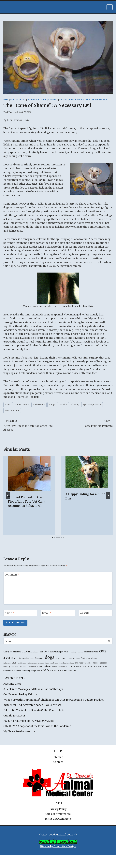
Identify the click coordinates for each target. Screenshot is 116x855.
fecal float (80, 658)
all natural (17, 652)
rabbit (40, 666)
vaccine (17, 671)
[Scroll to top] (102, 846)
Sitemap (58, 757)
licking (63, 100)
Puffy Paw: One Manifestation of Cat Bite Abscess (28, 425)
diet (16, 658)
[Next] (108, 495)
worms (53, 670)
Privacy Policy (58, 809)
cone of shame (18, 100)
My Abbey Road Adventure (19, 731)
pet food (23, 667)
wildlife (45, 670)
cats (5, 100)
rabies (47, 666)
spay (84, 667)
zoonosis (62, 670)
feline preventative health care (14, 663)
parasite (15, 667)
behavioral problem (59, 652)
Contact (58, 761)
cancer (80, 652)
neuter (95, 663)
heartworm (54, 663)
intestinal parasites (83, 663)
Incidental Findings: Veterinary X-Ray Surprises (32, 705)
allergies (7, 652)
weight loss (35, 671)
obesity (6, 666)
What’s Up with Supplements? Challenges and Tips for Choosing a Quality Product (53, 699)
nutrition (103, 663)
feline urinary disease (35, 663)
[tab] (52, 537)
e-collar (53, 100)
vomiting (26, 671)
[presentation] (29, 473)
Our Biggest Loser (14, 715)
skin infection (100, 100)
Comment (12, 574)
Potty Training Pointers (98, 424)
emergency (61, 658)
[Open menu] (110, 7)
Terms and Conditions (58, 818)
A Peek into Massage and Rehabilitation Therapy (33, 689)
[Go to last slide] (8, 495)
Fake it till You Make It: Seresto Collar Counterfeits (34, 710)
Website (84, 612)
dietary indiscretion (26, 658)
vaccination (8, 671)
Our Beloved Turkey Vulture (20, 694)
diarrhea (8, 658)
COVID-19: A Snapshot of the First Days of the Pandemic (37, 726)
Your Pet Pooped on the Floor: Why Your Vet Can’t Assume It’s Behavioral (27, 501)
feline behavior (91, 658)
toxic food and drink (97, 666)
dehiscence (33, 100)
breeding (73, 652)
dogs (43, 100)
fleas (47, 663)
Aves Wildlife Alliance (30, 652)
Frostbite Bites (12, 683)
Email (46, 612)
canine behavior (91, 652)
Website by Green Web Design (58, 846)
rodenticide (63, 667)
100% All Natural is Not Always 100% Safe (28, 720)
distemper (39, 658)
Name (9, 612)
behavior (44, 651)
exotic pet (71, 658)
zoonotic (72, 671)
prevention (32, 667)
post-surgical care (79, 100)
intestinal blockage (67, 663)
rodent (54, 667)
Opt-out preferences (58, 813)
